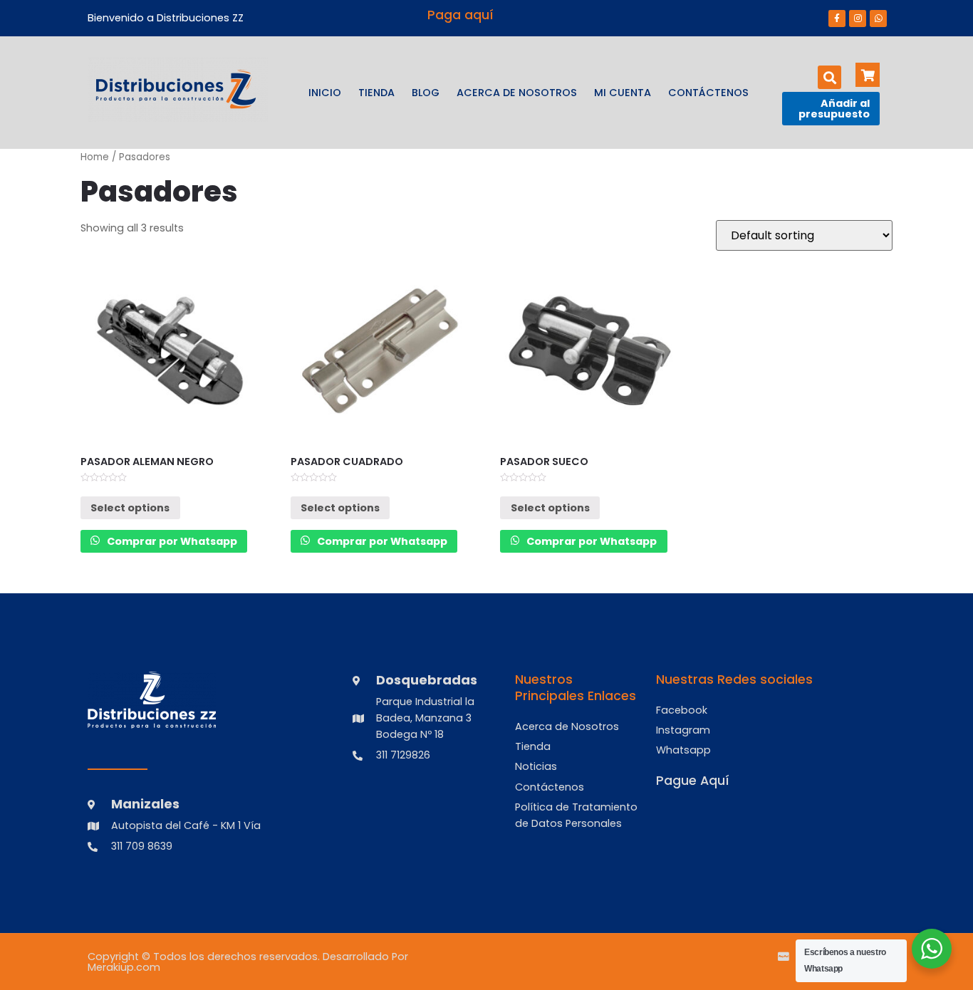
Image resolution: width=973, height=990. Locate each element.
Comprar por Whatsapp (171, 541)
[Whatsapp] (878, 18)
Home (94, 157)
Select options (130, 508)
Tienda (376, 92)
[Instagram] (857, 18)
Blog (425, 92)
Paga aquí (460, 15)
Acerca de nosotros (517, 92)
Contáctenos (708, 92)
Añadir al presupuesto (834, 108)
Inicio (324, 92)
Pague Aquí (692, 780)
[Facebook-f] (836, 18)
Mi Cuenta (622, 92)
